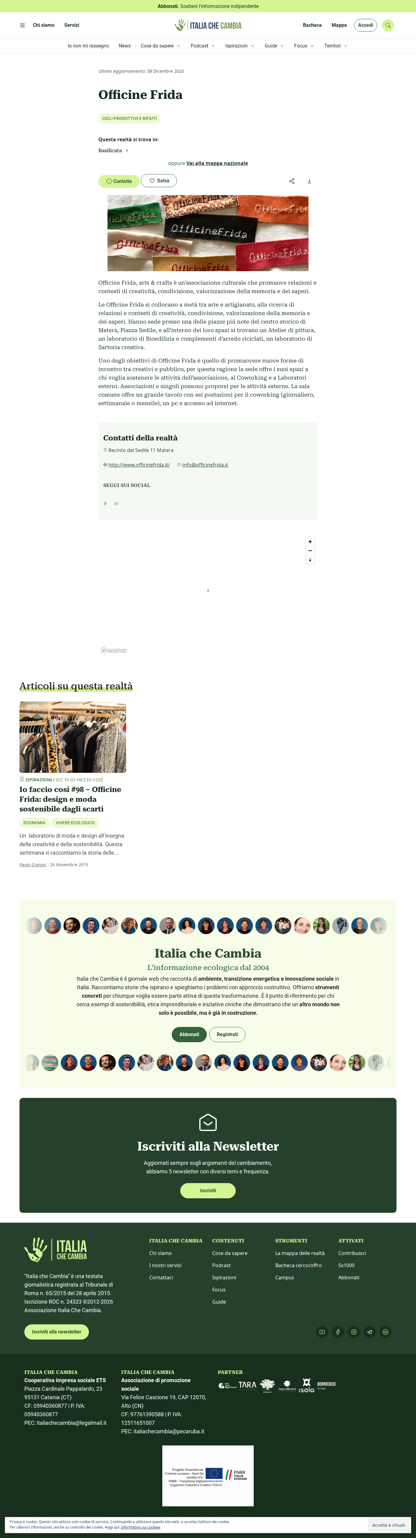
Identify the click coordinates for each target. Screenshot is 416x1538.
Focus (219, 1289)
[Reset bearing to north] (310, 559)
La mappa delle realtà (300, 1253)
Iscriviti (208, 1190)
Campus (284, 1277)
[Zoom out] (310, 550)
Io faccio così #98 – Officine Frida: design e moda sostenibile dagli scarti (70, 799)
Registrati (227, 1034)
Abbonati (189, 1034)
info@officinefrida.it (205, 464)
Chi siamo (160, 1253)
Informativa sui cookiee (140, 1527)
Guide (219, 1301)
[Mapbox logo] (113, 650)
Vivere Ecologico (75, 822)
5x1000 (346, 1265)
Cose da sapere (230, 1253)
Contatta (122, 181)
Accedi (365, 25)
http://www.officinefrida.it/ (139, 464)
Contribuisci (352, 1253)
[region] (208, 595)
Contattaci (161, 1277)
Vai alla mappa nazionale (217, 163)
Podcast (221, 1265)
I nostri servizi (165, 1265)
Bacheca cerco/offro (298, 1265)
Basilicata (110, 150)
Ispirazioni (224, 1277)
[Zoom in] (310, 541)
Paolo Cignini (32, 864)
